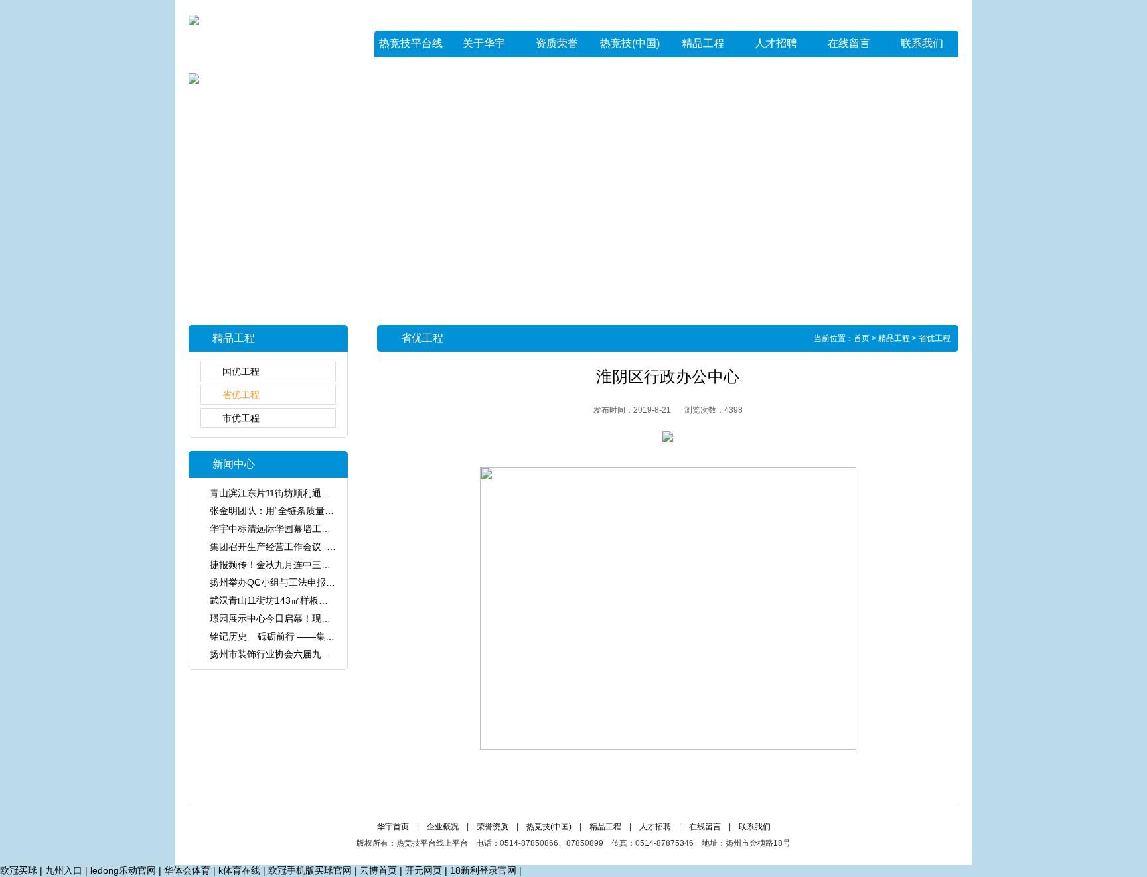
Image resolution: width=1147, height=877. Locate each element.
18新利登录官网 (483, 870)
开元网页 (423, 870)
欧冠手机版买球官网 (310, 870)
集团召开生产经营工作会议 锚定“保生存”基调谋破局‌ (318, 546)
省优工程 (241, 394)
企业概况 (443, 826)
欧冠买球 (18, 870)
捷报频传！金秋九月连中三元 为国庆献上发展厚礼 (315, 564)
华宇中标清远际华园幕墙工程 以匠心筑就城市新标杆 (322, 528)
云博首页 (378, 870)
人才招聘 (776, 43)
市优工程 (241, 418)
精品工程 (703, 43)
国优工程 (241, 371)
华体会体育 (187, 870)
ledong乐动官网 (123, 870)
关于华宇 (484, 43)
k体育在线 (239, 870)
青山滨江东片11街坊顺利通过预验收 (284, 493)
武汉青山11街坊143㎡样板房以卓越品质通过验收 (311, 600)
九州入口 (63, 870)
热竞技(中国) (630, 43)
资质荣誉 (557, 43)
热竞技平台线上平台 (411, 47)
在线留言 (849, 43)
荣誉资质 (492, 826)
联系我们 (922, 43)
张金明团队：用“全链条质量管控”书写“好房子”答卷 (314, 511)
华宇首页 (393, 826)
